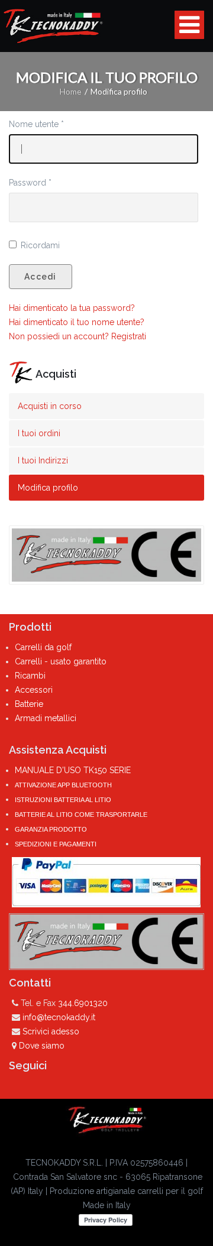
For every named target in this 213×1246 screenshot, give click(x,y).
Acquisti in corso (50, 406)
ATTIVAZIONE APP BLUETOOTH (63, 785)
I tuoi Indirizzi (43, 460)
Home (71, 91)
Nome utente (36, 124)
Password (30, 182)
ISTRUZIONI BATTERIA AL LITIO (63, 799)
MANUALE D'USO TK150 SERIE (73, 770)
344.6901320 (83, 1003)
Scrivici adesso (50, 1031)
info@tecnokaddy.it (58, 1017)
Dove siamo (41, 1045)
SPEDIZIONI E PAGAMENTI (55, 844)
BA (18, 814)
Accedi (40, 276)
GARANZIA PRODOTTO (51, 829)
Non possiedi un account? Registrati (77, 336)
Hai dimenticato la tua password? (72, 308)
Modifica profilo (48, 487)
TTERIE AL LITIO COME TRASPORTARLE (84, 814)
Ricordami (40, 245)
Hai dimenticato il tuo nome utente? (76, 322)
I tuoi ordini (39, 433)
